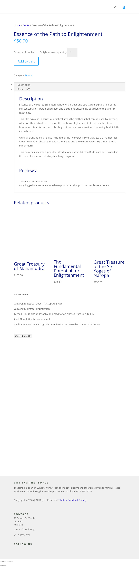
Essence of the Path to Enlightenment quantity (40, 52)
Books (26, 25)
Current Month (23, 336)
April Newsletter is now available (32, 319)
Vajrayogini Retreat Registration (32, 308)
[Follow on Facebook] (15, 550)
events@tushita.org (30, 491)
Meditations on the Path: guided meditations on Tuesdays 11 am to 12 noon (57, 324)
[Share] (8, 561)
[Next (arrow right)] (4, 565)
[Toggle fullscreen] (4, 561)
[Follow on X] (21, 550)
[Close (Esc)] (11, 561)
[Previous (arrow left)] (1, 565)
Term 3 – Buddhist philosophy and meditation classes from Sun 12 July (54, 314)
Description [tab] (24, 84)
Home (17, 25)
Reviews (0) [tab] (23, 89)
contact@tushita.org (24, 529)
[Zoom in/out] (1, 561)
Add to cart (26, 61)
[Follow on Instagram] (28, 550)
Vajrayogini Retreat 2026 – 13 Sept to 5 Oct (38, 303)
